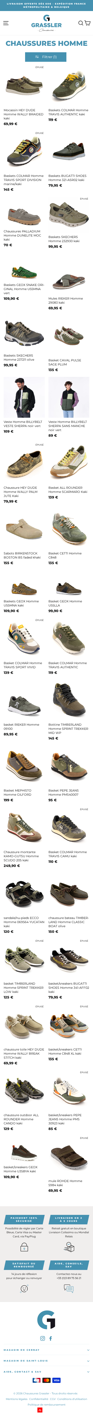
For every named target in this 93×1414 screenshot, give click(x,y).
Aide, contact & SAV (23, 1371)
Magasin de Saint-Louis (26, 1360)
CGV (53, 1399)
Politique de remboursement (47, 1404)
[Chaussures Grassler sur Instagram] (42, 1338)
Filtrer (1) (49, 57)
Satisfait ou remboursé (24, 1265)
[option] (46, 5)
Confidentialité (38, 1399)
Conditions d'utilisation (72, 1399)
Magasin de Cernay (22, 1350)
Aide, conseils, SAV (69, 1265)
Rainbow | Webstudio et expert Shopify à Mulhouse (46, 1410)
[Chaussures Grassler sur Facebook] (50, 1338)
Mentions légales (16, 1399)
